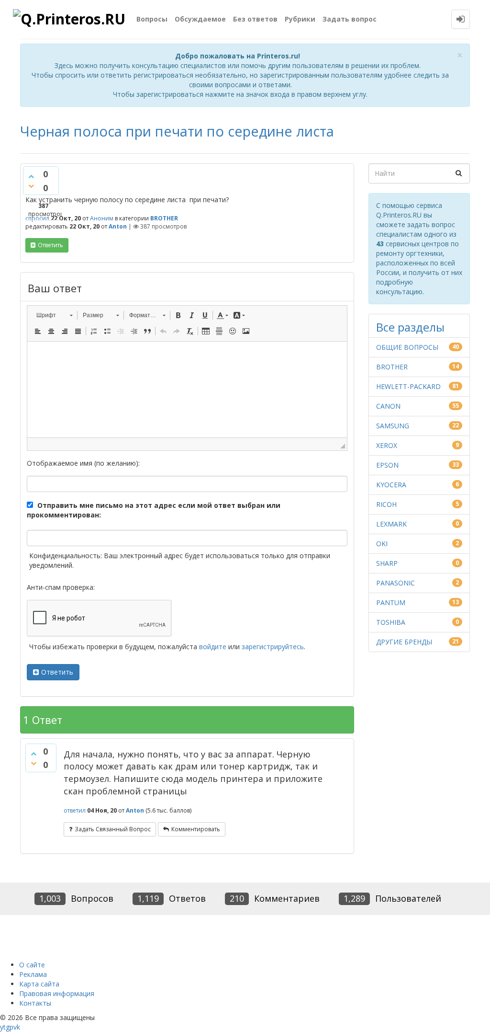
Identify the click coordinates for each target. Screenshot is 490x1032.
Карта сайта (39, 983)
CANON (388, 406)
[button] (54, 315)
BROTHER (164, 218)
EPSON (387, 465)
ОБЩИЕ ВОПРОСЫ (407, 347)
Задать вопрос (350, 18)
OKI (382, 543)
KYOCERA (391, 484)
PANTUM (390, 602)
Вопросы (151, 18)
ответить (50, 245)
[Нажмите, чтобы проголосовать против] (31, 186)
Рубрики (300, 18)
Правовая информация (56, 993)
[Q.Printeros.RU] (71, 19)
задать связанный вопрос (113, 829)
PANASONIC (395, 582)
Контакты (35, 1003)
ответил (75, 810)
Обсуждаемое (200, 18)
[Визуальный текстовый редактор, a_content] (187, 389)
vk (16, 1027)
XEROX (386, 445)
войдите (212, 646)
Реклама (33, 974)
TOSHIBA (390, 622)
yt (3, 1027)
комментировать (195, 829)
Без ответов (255, 18)
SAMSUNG (392, 425)
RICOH (386, 504)
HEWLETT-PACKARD (408, 386)
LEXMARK (391, 523)
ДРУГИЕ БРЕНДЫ (404, 641)
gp (9, 1027)
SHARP (387, 563)
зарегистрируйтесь (273, 646)
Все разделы (410, 327)
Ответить (57, 672)
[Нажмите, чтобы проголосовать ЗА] (31, 176)
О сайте (32, 964)
